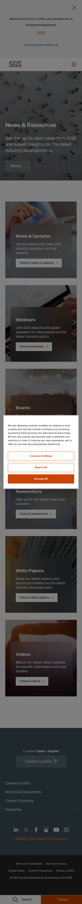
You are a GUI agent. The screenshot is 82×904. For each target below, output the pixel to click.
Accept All (41, 478)
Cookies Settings (41, 456)
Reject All (41, 467)
